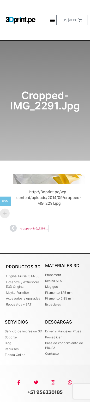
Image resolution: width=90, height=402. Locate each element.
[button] (52, 20)
